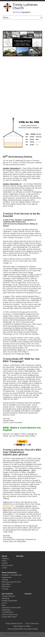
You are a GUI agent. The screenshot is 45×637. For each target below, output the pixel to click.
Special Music (6, 584)
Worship (19, 556)
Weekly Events (6, 577)
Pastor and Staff (7, 565)
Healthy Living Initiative (9, 601)
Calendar (5, 580)
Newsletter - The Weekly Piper (12, 575)
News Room (6, 586)
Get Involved (7, 593)
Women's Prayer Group (10, 614)
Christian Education (8, 596)
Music (4, 605)
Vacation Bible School (9, 617)
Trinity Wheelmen (8, 612)
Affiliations (5, 559)
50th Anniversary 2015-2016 (11, 582)
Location (5, 563)
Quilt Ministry (6, 610)
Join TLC (4, 603)
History (4, 561)
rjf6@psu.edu (8, 506)
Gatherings (5, 598)
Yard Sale (5, 589)
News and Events (9, 572)
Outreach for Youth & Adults (11, 608)
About (4, 556)
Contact (28, 593)
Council (4, 568)
